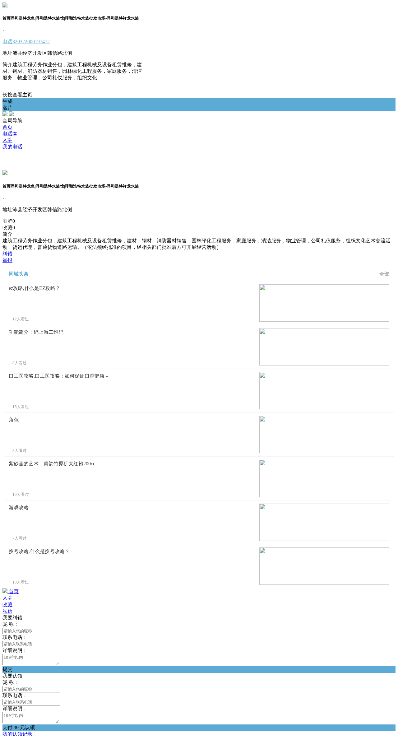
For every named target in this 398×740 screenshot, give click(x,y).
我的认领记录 (17, 734)
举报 (7, 260)
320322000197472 (26, 41)
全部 (384, 274)
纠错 (7, 253)
